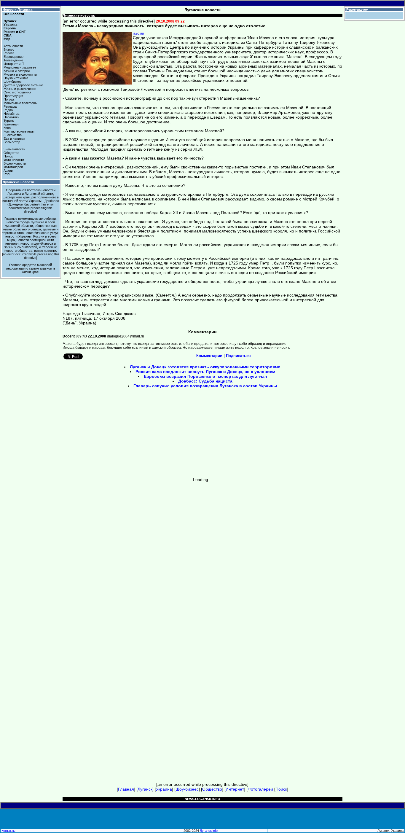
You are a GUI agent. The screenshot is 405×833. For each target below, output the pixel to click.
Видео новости (15, 163)
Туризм (9, 120)
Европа (10, 28)
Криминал (11, 124)
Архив (8, 170)
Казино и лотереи (17, 71)
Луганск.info (209, 830)
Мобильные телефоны (20, 103)
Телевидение (13, 60)
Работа (9, 53)
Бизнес (9, 49)
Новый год (11, 113)
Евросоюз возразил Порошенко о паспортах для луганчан (205, 376)
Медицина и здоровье (20, 67)
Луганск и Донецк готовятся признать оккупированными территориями (205, 366)
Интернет (235, 789)
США (8, 35)
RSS (7, 174)
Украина (10, 24)
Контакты (8, 830)
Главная (126, 789)
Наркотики (11, 117)
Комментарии (209, 355)
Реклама (10, 106)
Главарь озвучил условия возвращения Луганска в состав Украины (205, 385)
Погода (9, 99)
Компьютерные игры (19, 131)
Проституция (13, 96)
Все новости (14, 14)
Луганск (10, 21)
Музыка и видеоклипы (20, 74)
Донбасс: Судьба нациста (205, 381)
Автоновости (13, 46)
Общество (11, 153)
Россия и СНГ (14, 32)
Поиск (8, 156)
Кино (7, 128)
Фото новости (14, 160)
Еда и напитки (14, 138)
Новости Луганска (17, 9)
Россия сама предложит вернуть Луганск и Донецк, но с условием (205, 371)
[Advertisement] (152, 434)
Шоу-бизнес (13, 81)
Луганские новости (18, 182)
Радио (8, 110)
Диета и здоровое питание (23, 85)
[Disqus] (203, 556)
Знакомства (13, 135)
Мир (7, 39)
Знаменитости (14, 149)
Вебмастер (12, 142)
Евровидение (13, 56)
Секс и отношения (17, 92)
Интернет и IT (14, 64)
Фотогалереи (13, 167)
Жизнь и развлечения (20, 88)
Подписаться (238, 355)
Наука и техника (16, 78)
